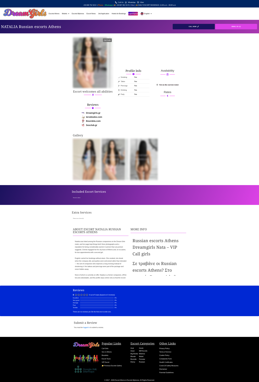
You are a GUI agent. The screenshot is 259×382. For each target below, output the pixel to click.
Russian (142, 362)
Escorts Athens (54, 13)
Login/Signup (133, 13)
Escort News (91, 13)
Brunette (134, 359)
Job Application (103, 13)
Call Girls (105, 348)
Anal (132, 348)
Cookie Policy (164, 355)
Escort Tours (106, 359)
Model (141, 356)
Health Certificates (166, 362)
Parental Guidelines (166, 372)
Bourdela (105, 355)
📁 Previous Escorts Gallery (112, 366)
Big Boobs (134, 354)
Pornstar (142, 359)
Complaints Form (165, 359)
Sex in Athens (107, 352)
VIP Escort (105, 362)
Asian (133, 351)
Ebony (133, 362)
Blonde (133, 356)
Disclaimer (163, 369)
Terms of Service (165, 352)
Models (64, 13)
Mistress (142, 354)
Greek (141, 348)
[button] (107, 40)
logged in (86, 327)
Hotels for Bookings (119, 13)
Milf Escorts (143, 351)
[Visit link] (133, 70)
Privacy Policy (164, 348)
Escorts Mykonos (78, 13)
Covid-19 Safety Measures (168, 366)
